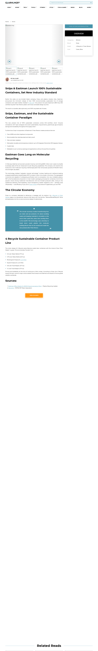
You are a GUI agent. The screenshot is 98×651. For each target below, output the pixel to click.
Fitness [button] (42, 7)
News (72, 7)
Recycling (11, 288)
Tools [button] (33, 7)
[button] (11, 7)
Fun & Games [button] (62, 7)
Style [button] (51, 7)
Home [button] (17, 7)
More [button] (89, 7)
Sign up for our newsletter (78, 26)
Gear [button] (9, 7)
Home (7, 21)
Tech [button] (25, 7)
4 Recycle (31, 103)
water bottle (32, 184)
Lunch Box (23, 260)
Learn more (49, 83)
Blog (81, 7)
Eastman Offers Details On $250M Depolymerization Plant (25, 286)
